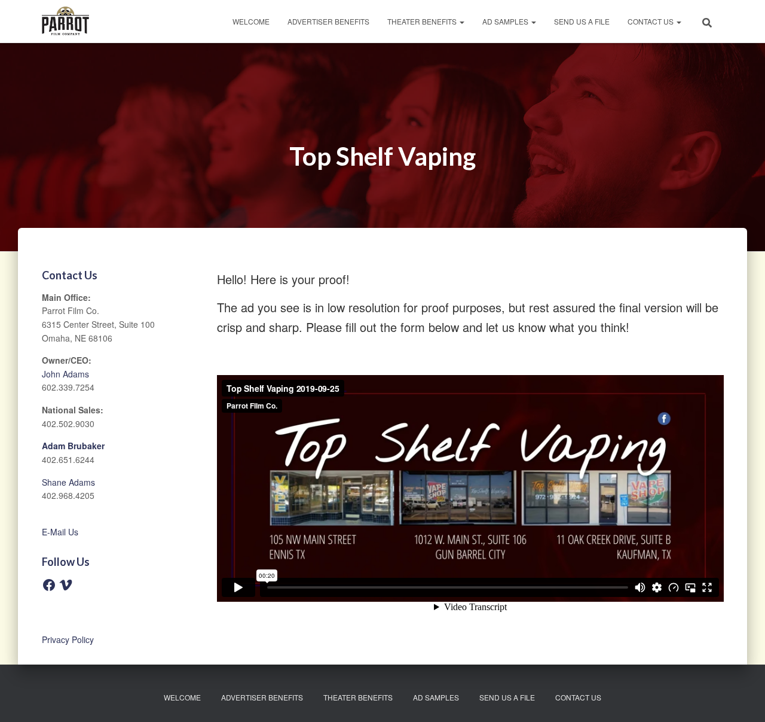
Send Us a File (582, 21)
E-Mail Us (60, 532)
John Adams (65, 374)
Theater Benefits (422, 21)
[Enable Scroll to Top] (741, 698)
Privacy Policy (68, 639)
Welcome (251, 21)
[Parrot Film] (65, 21)
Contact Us (651, 21)
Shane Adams (68, 482)
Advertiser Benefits (328, 21)
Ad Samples (506, 21)
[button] (461, 21)
